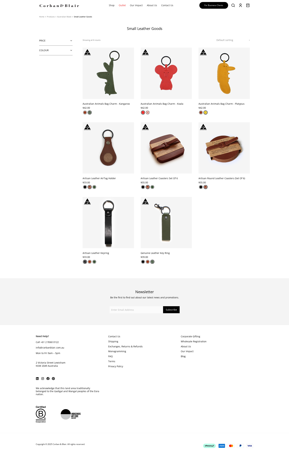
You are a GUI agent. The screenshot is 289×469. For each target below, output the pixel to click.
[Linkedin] (37, 378)
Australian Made (64, 16)
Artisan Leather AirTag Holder (99, 178)
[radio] (85, 112)
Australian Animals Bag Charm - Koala (162, 103)
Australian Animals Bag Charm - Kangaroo (106, 103)
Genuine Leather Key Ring (155, 253)
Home (41, 16)
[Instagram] (42, 378)
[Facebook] (48, 378)
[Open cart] (248, 5)
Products (51, 16)
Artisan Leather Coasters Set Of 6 (159, 178)
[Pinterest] (53, 378)
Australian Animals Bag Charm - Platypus (222, 103)
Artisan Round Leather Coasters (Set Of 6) (222, 178)
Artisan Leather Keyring (96, 253)
